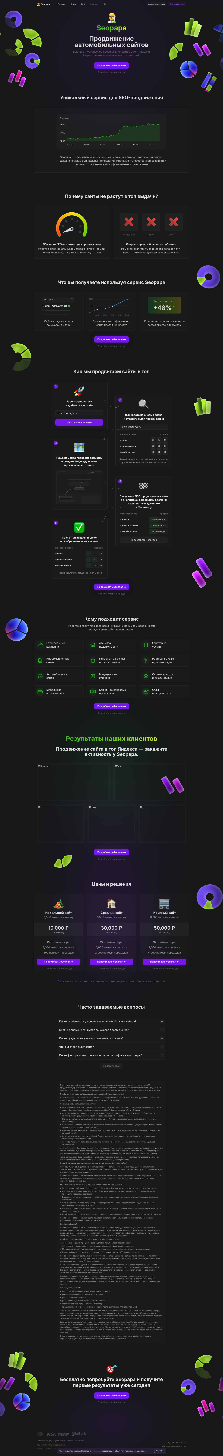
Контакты (94, 4)
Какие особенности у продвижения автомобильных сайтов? (97, 1021)
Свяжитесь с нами (69, 981)
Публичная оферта (75, 1440)
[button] (73, 782)
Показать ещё (111, 1066)
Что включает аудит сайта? (76, 1046)
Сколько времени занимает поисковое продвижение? (94, 1029)
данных (141, 1451)
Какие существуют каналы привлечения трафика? (91, 1038)
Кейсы (73, 4)
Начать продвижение (79, 422)
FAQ (83, 4)
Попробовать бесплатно (111, 65)
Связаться (156, 4)
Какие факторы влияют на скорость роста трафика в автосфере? (100, 1055)
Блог (106, 4)
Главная (61, 4)
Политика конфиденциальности (51, 1440)
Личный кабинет (177, 4)
